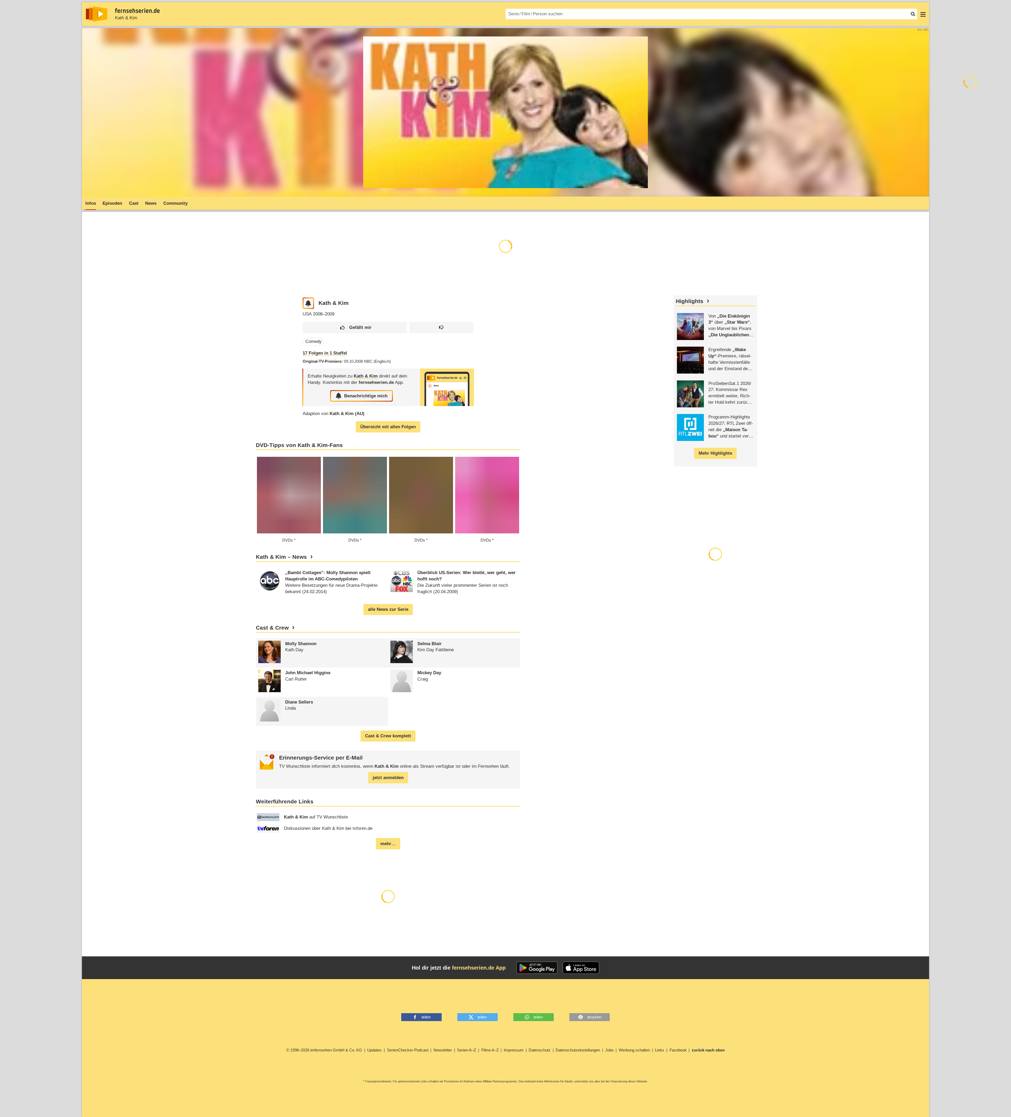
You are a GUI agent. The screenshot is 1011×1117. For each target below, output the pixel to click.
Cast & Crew (272, 628)
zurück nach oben (708, 1050)
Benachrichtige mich (365, 395)
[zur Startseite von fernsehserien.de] (96, 14)
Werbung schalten (634, 1050)
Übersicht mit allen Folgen (388, 426)
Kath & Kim (126, 17)
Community (175, 203)
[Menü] (923, 14)
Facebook (678, 1050)
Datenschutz (540, 1050)
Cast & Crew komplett (388, 735)
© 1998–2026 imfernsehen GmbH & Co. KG (324, 1050)
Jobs (609, 1050)
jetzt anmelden (388, 777)
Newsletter (442, 1050)
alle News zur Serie (388, 609)
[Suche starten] (913, 14)
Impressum (514, 1050)
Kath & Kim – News (281, 557)
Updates (374, 1050)
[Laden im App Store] (581, 968)
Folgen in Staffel (325, 353)
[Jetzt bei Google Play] (536, 968)
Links (659, 1050)
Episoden (112, 203)
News (150, 203)
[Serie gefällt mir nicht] (441, 327)
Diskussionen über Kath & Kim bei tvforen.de (328, 828)
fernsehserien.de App (479, 968)
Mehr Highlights (715, 453)
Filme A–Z (490, 1050)
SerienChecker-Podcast (407, 1050)
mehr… (388, 843)
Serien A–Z (466, 1050)
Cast (134, 203)
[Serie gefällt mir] (355, 327)
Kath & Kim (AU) (347, 413)
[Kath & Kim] (447, 387)
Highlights (689, 301)
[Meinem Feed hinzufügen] (308, 303)
